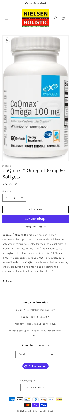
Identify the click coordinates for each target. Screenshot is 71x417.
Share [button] (9, 280)
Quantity (6, 191)
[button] (6, 18)
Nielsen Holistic (30, 411)
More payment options (35, 226)
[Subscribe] (52, 354)
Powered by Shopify (45, 411)
